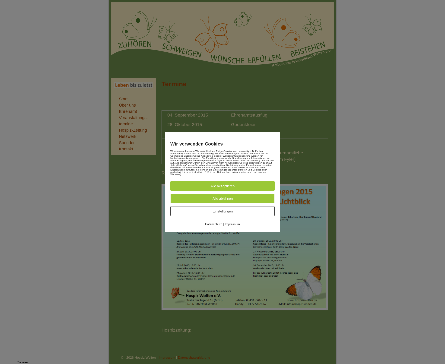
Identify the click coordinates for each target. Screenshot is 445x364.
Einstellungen (223, 211)
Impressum (232, 224)
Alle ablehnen (223, 198)
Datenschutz (213, 224)
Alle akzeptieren (222, 186)
